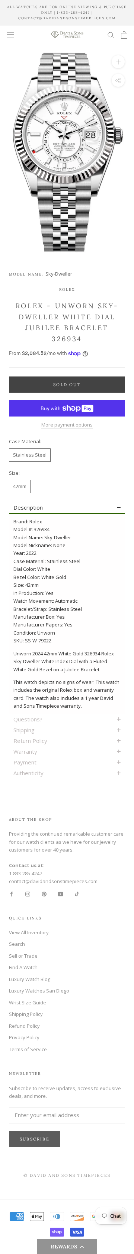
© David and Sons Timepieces (67, 1175)
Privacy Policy (24, 1037)
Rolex (67, 289)
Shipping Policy (26, 1014)
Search (17, 944)
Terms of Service (28, 1049)
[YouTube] (60, 894)
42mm (19, 486)
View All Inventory (29, 932)
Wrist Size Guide (27, 1002)
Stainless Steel (30, 454)
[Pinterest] (44, 894)
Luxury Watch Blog (29, 979)
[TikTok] (76, 894)
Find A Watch (23, 967)
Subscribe (35, 1139)
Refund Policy (24, 1026)
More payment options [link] (67, 424)
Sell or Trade (23, 955)
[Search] (111, 35)
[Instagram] (27, 894)
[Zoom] (118, 61)
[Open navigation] (10, 34)
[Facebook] (11, 894)
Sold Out (67, 384)
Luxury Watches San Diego (39, 990)
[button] (67, 1246)
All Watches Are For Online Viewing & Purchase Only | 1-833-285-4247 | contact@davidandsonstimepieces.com (67, 12)
